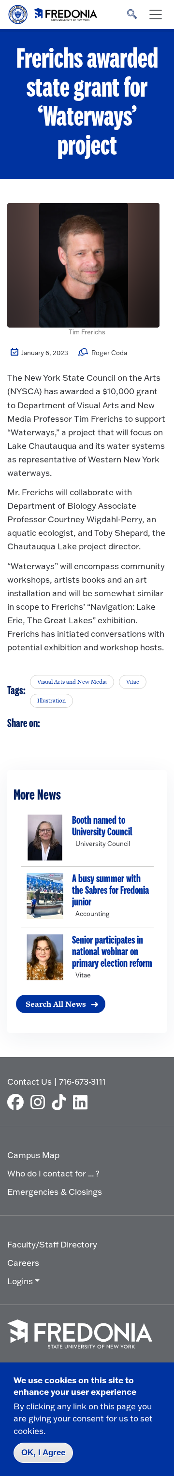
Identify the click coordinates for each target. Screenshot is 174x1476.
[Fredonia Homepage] (53, 12)
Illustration (51, 700)
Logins (20, 1281)
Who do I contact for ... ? (53, 1173)
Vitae (132, 681)
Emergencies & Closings (54, 1192)
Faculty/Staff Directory (52, 1244)
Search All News (56, 1004)
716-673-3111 (82, 1081)
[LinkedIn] (82, 1102)
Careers (23, 1263)
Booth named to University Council (102, 826)
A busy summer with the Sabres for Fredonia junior (110, 890)
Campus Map (33, 1155)
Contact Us (29, 1081)
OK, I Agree (43, 1452)
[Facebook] (18, 1102)
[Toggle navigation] (156, 14)
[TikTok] (61, 1102)
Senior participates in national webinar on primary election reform (112, 951)
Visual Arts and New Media (72, 681)
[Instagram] (40, 1102)
